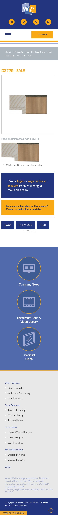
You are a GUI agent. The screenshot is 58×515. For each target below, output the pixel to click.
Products (18, 52)
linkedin (14, 473)
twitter (8, 473)
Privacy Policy (15, 420)
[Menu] (8, 34)
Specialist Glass (29, 357)
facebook (21, 473)
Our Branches (15, 443)
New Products (15, 388)
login (20, 181)
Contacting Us (15, 438)
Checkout (42, 34)
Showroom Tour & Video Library (29, 319)
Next (43, 225)
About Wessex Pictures (20, 432)
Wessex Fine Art (16, 460)
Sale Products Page (36, 52)
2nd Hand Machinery (19, 393)
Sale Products (15, 398)
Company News (29, 284)
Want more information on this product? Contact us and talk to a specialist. (27, 207)
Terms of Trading (16, 410)
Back (7, 225)
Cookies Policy (15, 415)
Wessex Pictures (16, 455)
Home (8, 52)
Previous (25, 225)
